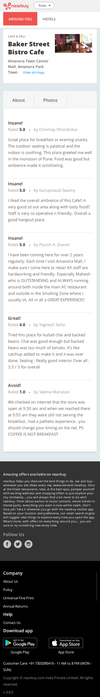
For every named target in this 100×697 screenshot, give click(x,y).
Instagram (29, 544)
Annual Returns (15, 606)
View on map (33, 72)
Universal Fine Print (18, 598)
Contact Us (12, 622)
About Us (10, 581)
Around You (20, 19)
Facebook (7, 544)
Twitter (18, 544)
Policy (8, 589)
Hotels (49, 19)
